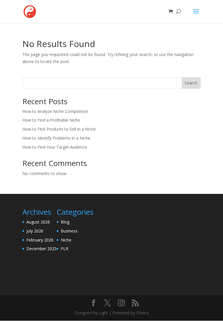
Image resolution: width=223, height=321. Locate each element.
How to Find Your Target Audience (54, 147)
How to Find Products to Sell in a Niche (59, 129)
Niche (66, 240)
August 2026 (38, 222)
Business (69, 231)
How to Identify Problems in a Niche (56, 138)
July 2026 (34, 231)
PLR (64, 248)
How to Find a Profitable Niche (51, 120)
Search (191, 83)
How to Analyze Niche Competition (55, 111)
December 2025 (41, 248)
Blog (65, 222)
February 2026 (39, 240)
